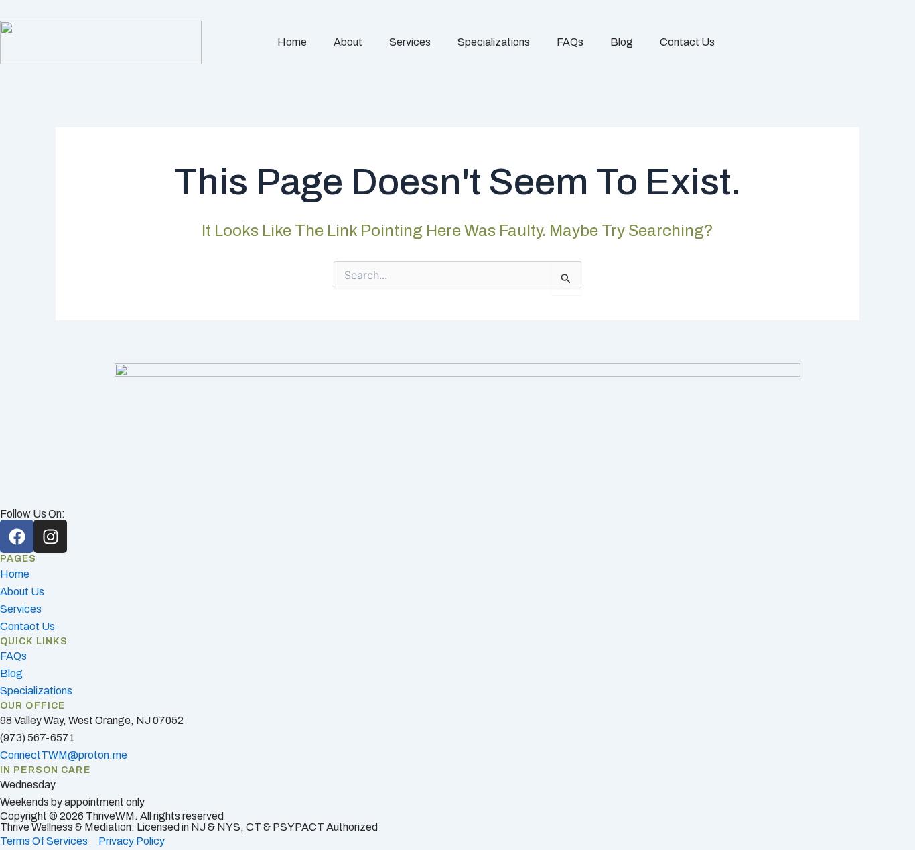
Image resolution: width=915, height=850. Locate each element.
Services (410, 42)
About (348, 42)
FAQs (570, 42)
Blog (621, 42)
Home (292, 42)
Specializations (494, 42)
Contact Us (687, 42)
